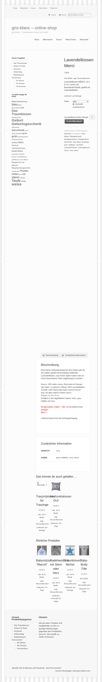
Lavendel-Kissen (70, 147)
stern (15, 177)
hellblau (72, 145)
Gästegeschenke (70, 139)
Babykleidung (22, 101)
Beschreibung (51, 355)
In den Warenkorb (74, 121)
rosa (71, 150)
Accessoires (21, 86)
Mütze (26, 159)
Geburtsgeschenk (26, 124)
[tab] (50, 355)
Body (20, 105)
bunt (22, 108)
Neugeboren (16, 162)
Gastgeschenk (83, 139)
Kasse (33, 8)
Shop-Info (53, 8)
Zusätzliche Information (75, 355)
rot (24, 174)
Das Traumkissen (20, 63)
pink (18, 171)
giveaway (85, 142)
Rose (20, 174)
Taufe (16, 181)
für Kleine (20, 80)
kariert (15, 151)
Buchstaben (16, 108)
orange (14, 171)
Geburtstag (18, 72)
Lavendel (79, 145)
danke (66, 136)
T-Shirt (22, 178)
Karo (20, 151)
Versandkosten (83, 78)
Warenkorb (24, 8)
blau (83, 134)
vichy (23, 181)
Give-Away (77, 142)
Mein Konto (43, 8)
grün (14, 136)
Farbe (66, 101)
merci (66, 150)
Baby (14, 101)
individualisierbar (18, 148)
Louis (22, 159)
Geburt (17, 120)
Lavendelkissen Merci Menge (76, 117)
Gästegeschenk (75, 136)
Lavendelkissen (84, 147)
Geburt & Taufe (19, 66)
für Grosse (20, 83)
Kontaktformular (76, 407)
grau (66, 145)
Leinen (14, 160)
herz (21, 142)
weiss (76, 150)
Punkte (24, 170)
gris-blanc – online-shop (34, 28)
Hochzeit (67, 134)
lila (18, 159)
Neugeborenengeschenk (21, 168)
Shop (15, 8)
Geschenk (68, 142)
